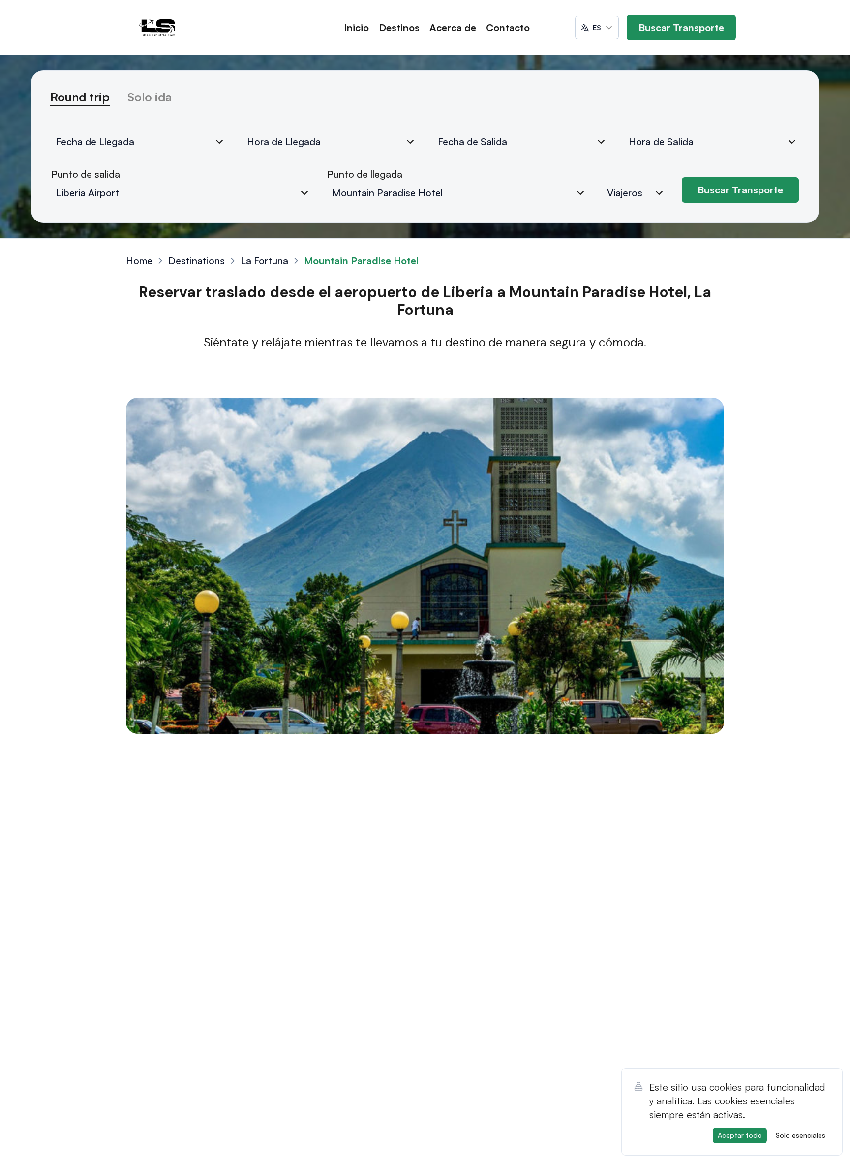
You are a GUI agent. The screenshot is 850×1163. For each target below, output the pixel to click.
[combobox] (597, 27)
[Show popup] (304, 193)
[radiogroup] (425, 101)
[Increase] (659, 193)
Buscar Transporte (681, 27)
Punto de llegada (364, 174)
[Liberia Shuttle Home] (157, 27)
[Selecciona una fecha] (219, 142)
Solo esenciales (800, 1135)
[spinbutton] (638, 193)
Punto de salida (85, 174)
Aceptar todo (740, 1135)
